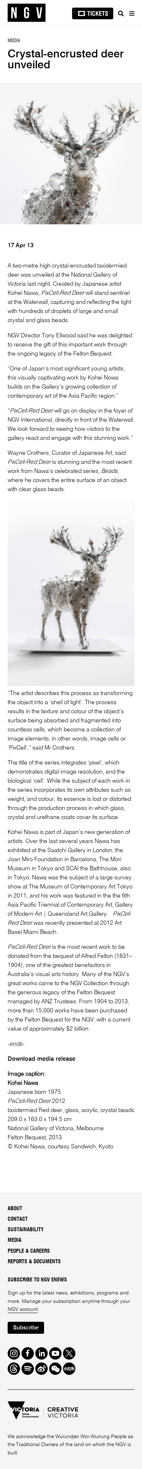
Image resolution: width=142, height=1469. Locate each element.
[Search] (121, 13)
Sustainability (26, 1229)
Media (14, 1240)
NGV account (23, 1309)
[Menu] (131, 13)
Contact (18, 1219)
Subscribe (26, 1327)
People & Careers (29, 1251)
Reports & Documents (34, 1261)
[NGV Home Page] (27, 13)
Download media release (41, 1059)
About (15, 1208)
